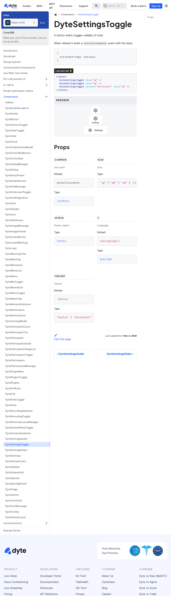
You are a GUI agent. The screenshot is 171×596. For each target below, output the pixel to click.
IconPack (63, 201)
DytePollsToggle (15, 399)
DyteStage (11, 489)
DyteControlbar (14, 158)
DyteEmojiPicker (14, 175)
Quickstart (9, 56)
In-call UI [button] (8, 85)
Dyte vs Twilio (148, 594)
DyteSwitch (12, 494)
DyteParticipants (15, 360)
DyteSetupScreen (15, 461)
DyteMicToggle (14, 281)
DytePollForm (13, 388)
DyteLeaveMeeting (16, 242)
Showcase (46, 588)
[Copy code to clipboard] (132, 53)
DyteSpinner (12, 478)
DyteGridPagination (16, 197)
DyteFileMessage (15, 186)
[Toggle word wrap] (126, 182)
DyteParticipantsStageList (20, 349)
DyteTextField (13, 500)
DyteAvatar (11, 113)
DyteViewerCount (15, 517)
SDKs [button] (39, 6)
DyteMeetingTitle (15, 253)
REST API (52, 6)
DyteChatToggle (14, 130)
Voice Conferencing (16, 582)
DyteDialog (11, 169)
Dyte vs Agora (148, 582)
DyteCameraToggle (16, 124)
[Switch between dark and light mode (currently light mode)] (166, 6)
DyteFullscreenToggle (18, 192)
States (61, 241)
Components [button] (10, 96)
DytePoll (10, 393)
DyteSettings (13, 455)
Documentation (49, 582)
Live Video (10, 576)
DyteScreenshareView (18, 433)
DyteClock (11, 141)
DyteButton (12, 119)
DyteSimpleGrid (14, 472)
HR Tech (81, 588)
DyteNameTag (13, 298)
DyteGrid (10, 203)
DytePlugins (12, 382)
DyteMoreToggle (15, 293)
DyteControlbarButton (18, 152)
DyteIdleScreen (14, 220)
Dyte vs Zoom (148, 588)
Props (151, 17)
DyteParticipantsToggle (19, 354)
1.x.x (42, 22)
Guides (27, 6)
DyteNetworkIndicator (18, 304)
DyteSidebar (12, 466)
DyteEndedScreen (15, 180)
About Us (107, 576)
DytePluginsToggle (16, 377)
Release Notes (11, 530)
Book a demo (138, 6)
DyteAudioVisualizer (17, 108)
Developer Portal (50, 576)
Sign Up (155, 6)
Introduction (10, 50)
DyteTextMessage (16, 506)
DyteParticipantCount (17, 326)
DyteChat (10, 136)
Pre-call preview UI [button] (14, 78)
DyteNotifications (15, 315)
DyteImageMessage (17, 225)
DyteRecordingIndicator (19, 410)
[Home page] (55, 14)
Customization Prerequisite (19, 67)
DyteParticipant (14, 337)
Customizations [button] (12, 523)
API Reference (49, 594)
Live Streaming (13, 588)
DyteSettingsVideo (16, 450)
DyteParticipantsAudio (18, 343)
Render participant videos (18, 90)
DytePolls (11, 405)
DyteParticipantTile (16, 332)
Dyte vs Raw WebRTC (153, 576)
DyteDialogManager (16, 164)
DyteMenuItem (14, 265)
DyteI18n (106, 259)
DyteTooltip (12, 511)
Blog (104, 588)
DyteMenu (11, 276)
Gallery (9, 102)
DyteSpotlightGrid (15, 483)
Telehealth (82, 582)
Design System (12, 61)
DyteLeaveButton (15, 236)
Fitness (80, 594)
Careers (106, 594)
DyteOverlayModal (16, 321)
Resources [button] (66, 6)
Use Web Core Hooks (15, 73)
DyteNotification (14, 309)
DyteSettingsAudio (16, 438)
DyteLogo (11, 248)
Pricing (8, 594)
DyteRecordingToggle (18, 416)
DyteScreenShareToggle (19, 427)
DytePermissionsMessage (20, 366)
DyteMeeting (13, 259)
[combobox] (20, 23)
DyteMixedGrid (14, 287)
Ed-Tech (81, 576)
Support (83, 6)
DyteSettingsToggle (17, 444)
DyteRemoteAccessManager (21, 422)
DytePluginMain (14, 371)
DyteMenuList (13, 270)
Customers (108, 582)
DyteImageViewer (15, 231)
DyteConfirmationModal (19, 147)
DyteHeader (12, 209)
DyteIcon (10, 214)
